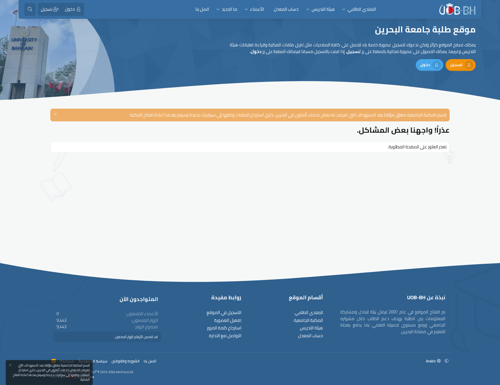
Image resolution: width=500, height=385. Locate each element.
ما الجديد (229, 9)
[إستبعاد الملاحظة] (56, 115)
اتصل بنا (202, 9)
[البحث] (30, 9)
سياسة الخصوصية (92, 360)
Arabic (431, 360)
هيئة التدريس (323, 9)
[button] (344, 9)
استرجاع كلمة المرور (224, 328)
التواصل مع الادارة (225, 336)
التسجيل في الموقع (224, 313)
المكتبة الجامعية (308, 320)
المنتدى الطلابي (362, 9)
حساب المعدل (286, 9)
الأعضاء (257, 9)
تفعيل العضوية (227, 320)
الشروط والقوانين (125, 360)
